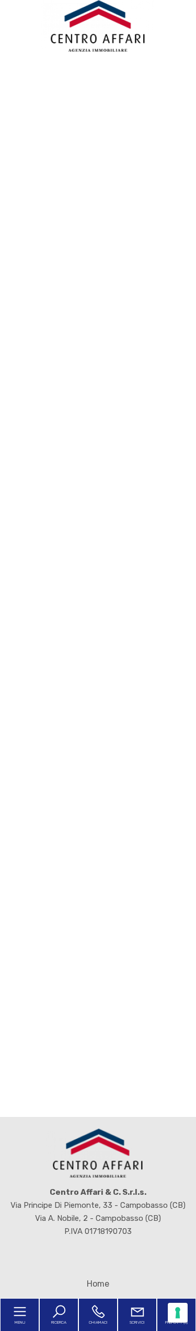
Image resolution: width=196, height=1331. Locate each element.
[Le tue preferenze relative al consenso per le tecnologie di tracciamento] (178, 1313)
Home (98, 1284)
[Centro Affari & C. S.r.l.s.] (98, 25)
